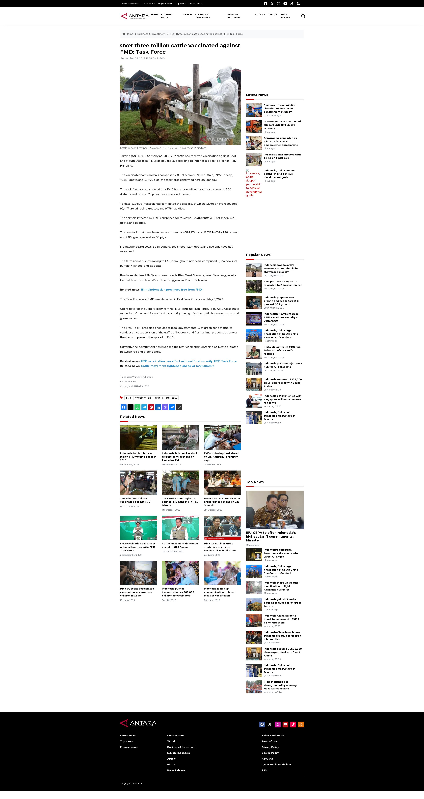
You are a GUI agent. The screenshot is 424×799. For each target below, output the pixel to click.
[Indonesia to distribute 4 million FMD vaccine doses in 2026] (138, 437)
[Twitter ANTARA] (272, 3)
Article (260, 14)
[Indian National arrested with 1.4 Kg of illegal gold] (254, 159)
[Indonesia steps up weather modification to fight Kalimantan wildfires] (254, 587)
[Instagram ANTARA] (278, 3)
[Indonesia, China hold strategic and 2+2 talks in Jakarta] (254, 417)
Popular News (165, 3)
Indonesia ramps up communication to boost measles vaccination (220, 592)
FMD (128, 398)
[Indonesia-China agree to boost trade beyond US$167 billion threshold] (254, 620)
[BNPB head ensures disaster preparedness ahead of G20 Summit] (222, 482)
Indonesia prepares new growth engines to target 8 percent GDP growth (281, 301)
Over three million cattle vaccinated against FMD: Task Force (206, 33)
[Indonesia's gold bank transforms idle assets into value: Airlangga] (254, 554)
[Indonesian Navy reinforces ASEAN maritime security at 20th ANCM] (254, 318)
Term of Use (269, 741)
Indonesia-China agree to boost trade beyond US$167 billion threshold (281, 619)
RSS (264, 770)
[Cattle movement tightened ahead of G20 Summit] (180, 527)
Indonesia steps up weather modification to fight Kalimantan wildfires (281, 586)
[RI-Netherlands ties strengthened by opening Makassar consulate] (254, 686)
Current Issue (167, 16)
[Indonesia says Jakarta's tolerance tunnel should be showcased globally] (254, 269)
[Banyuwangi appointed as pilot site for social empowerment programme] (254, 142)
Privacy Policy (270, 747)
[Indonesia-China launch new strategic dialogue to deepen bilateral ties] (254, 637)
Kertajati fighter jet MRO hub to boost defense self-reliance (282, 350)
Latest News (149, 3)
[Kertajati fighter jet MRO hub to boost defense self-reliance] (254, 351)
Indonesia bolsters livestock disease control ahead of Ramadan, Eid (180, 457)
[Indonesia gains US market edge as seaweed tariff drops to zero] (254, 604)
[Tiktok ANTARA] (292, 3)
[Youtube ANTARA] (285, 3)
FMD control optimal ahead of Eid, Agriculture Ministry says (221, 457)
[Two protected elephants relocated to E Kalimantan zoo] (254, 286)
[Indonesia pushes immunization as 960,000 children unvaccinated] (180, 572)
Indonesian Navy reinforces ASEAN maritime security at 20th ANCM (281, 317)
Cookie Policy (270, 752)
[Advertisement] (275, 65)
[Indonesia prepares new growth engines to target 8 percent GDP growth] (254, 302)
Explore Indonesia (233, 16)
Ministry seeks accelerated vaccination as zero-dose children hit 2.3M (137, 592)
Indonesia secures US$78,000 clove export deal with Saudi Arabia (283, 383)
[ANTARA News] (135, 16)
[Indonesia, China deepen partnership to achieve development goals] (254, 182)
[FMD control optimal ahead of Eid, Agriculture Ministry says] (222, 437)
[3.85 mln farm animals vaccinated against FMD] (138, 482)
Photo (272, 14)
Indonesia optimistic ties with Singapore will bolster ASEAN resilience (282, 399)
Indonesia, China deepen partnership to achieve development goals (279, 174)
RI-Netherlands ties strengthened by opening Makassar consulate (280, 685)
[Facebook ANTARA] (265, 3)
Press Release (285, 16)
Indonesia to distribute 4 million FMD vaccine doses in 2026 (138, 457)
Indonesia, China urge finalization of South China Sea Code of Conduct (281, 334)
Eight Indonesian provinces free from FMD (171, 289)
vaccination (143, 398)
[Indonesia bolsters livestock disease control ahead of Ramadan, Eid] (180, 437)
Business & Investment (202, 16)
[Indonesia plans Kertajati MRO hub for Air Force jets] (254, 368)
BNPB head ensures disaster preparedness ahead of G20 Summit (222, 502)
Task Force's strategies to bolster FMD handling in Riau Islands (180, 502)
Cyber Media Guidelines (277, 764)
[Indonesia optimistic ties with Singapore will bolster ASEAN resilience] (254, 400)
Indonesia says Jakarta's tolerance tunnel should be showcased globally (281, 268)
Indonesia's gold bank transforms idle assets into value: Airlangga (281, 553)
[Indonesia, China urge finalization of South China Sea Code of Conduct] (254, 335)
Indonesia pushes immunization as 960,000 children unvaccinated (178, 592)
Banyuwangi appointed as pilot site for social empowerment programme (281, 142)
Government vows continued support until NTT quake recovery (282, 125)
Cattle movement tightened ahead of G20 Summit (177, 366)
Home (154, 14)
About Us (267, 758)
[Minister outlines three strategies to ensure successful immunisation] (222, 527)
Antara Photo (195, 3)
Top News (181, 3)
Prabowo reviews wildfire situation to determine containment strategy (279, 109)
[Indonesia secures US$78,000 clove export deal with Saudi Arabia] (254, 384)
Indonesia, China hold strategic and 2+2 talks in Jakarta (279, 416)
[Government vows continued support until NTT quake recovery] (254, 126)
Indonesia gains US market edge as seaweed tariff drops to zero (282, 603)
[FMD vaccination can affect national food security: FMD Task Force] (138, 527)
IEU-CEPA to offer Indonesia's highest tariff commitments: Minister (271, 536)
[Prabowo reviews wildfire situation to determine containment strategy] (254, 109)
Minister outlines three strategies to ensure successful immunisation (220, 547)
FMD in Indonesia (166, 398)
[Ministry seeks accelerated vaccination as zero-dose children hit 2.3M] (138, 572)
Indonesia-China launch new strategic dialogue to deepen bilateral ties (282, 636)
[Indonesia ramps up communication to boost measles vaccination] (222, 572)
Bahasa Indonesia (130, 3)
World (187, 14)
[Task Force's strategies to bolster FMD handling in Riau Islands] (180, 482)
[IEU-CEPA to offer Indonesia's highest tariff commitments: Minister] (275, 509)
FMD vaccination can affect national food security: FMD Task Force (189, 361)
